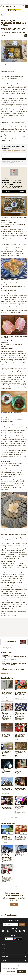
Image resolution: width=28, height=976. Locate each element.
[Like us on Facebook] (3, 931)
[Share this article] (2, 36)
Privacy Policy (4, 162)
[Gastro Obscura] (14, 10)
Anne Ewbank (5, 32)
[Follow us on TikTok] (12, 931)
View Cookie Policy (14, 968)
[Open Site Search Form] (23, 6)
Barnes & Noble (20, 191)
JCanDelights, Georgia (17, 419)
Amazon (8, 191)
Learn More (14, 904)
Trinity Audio (7, 71)
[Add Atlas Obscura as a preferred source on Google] (25, 35)
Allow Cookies (21, 971)
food (9, 647)
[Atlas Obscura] (7, 6)
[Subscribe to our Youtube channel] (7, 931)
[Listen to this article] (7, 36)
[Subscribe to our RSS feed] (24, 931)
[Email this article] (5, 36)
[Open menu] (26, 6)
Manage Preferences (11, 971)
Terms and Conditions (11, 162)
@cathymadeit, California (18, 224)
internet (3, 647)
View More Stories (5, 673)
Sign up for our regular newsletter (8, 615)
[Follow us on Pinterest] (20, 931)
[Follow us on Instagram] (16, 931)
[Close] (25, 964)
